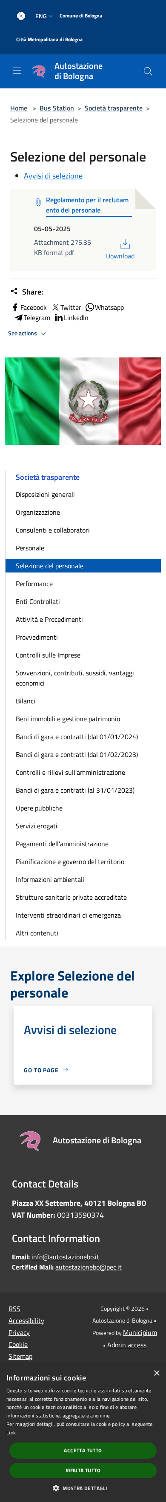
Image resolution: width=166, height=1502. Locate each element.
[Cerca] (148, 71)
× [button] (156, 1373)
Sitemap (20, 1356)
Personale (30, 548)
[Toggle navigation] (17, 70)
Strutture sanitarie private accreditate (71, 897)
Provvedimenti (37, 637)
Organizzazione (38, 512)
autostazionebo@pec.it (88, 1267)
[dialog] (83, 1433)
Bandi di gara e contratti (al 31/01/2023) (75, 790)
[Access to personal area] (21, 16)
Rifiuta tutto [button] (83, 1470)
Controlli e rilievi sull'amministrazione (70, 772)
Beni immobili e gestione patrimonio (68, 719)
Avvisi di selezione (53, 175)
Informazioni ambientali (50, 879)
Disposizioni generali (45, 494)
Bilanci (25, 701)
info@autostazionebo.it (65, 1257)
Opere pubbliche (39, 808)
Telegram (37, 317)
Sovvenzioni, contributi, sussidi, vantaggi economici (75, 678)
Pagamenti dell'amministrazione (62, 844)
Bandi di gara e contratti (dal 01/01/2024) (77, 736)
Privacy (19, 1332)
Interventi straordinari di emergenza (68, 915)
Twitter (70, 307)
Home (18, 108)
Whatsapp (109, 307)
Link (11, 1432)
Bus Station (57, 108)
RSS (14, 1309)
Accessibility (26, 1320)
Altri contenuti (37, 933)
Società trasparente (114, 108)
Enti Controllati (38, 601)
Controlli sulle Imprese (48, 655)
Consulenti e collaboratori (53, 530)
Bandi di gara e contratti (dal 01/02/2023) (77, 754)
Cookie (18, 1344)
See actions (23, 333)
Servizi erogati (36, 826)
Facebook (33, 307)
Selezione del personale (49, 566)
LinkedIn (76, 317)
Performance (34, 583)
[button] (83, 1488)
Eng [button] (41, 15)
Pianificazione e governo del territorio (70, 861)
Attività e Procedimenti (49, 619)
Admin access (126, 1345)
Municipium (140, 1332)
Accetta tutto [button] (83, 1450)
